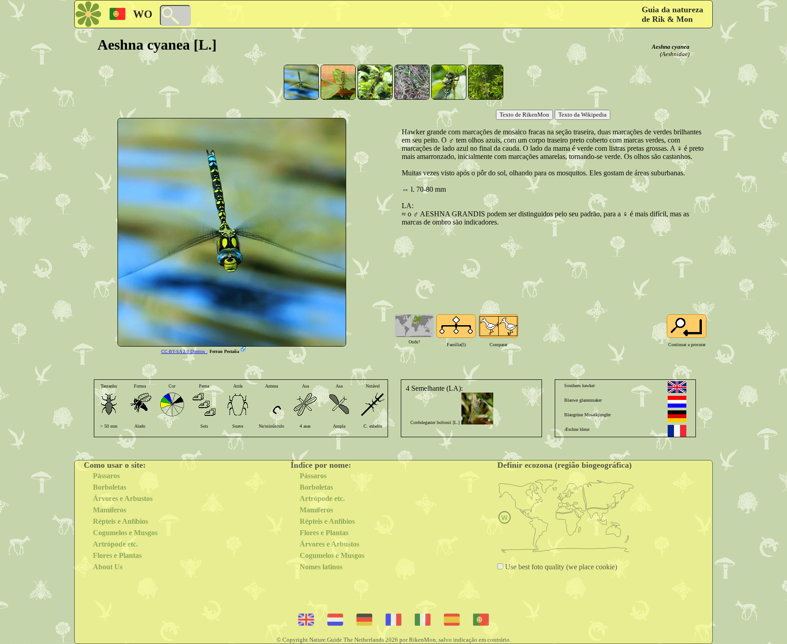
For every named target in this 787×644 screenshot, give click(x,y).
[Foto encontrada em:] (244, 350)
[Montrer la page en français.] (677, 431)
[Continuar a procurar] (686, 326)
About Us (108, 567)
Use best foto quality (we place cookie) (560, 567)
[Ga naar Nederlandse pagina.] (677, 402)
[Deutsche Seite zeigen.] (677, 416)
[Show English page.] (677, 387)
